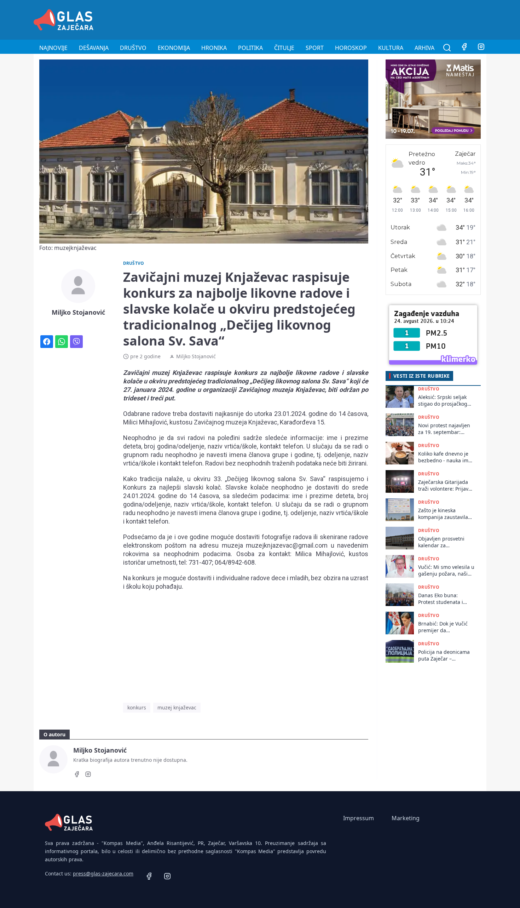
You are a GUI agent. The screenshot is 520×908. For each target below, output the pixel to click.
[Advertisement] (357, 19)
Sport (315, 48)
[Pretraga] (447, 48)
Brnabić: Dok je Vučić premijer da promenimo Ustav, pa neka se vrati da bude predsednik (443, 627)
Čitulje (284, 48)
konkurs (136, 707)
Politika (250, 48)
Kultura (390, 48)
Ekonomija (174, 48)
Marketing (406, 818)
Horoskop (351, 48)
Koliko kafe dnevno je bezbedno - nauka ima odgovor (444, 457)
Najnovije (53, 48)
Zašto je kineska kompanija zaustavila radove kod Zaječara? (443, 514)
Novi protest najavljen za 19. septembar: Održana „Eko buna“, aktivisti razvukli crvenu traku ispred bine (446, 429)
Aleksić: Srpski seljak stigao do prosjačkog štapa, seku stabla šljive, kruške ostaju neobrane (442, 400)
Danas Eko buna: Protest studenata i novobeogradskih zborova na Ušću (440, 599)
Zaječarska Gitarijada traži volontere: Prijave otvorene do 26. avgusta (444, 485)
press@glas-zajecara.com (103, 873)
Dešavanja (94, 48)
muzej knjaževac (176, 707)
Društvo (133, 48)
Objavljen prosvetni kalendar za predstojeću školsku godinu (441, 542)
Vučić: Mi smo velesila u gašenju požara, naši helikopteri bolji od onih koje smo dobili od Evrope (446, 570)
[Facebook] (464, 48)
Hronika (214, 48)
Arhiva (424, 48)
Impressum (358, 818)
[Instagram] (481, 48)
